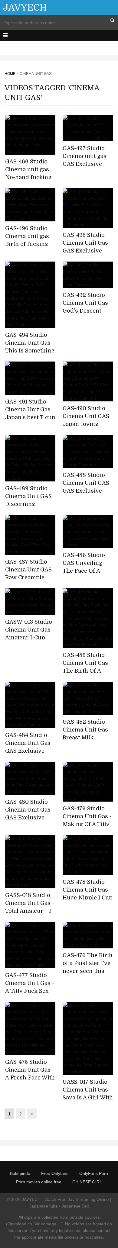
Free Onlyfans (54, 1173)
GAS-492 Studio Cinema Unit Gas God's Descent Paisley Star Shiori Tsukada (87, 311)
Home (10, 74)
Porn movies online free (38, 1181)
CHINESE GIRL (87, 1181)
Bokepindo (20, 1173)
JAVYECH (25, 7)
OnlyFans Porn (93, 1173)
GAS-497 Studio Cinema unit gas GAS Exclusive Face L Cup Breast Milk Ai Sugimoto (87, 164)
